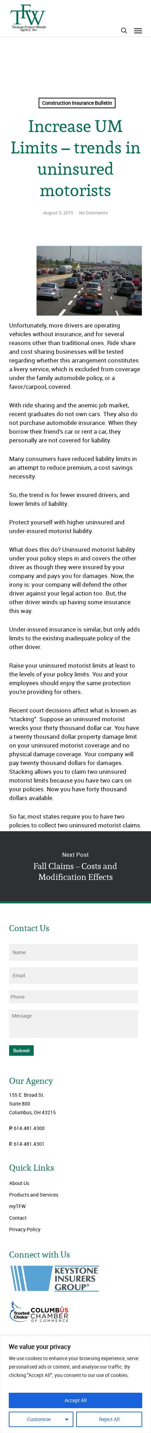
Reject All (109, 1419)
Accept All (76, 1400)
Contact (18, 1217)
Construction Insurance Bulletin (77, 102)
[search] (124, 30)
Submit (21, 1050)
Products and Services (33, 1194)
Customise (39, 1419)
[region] (75, 1384)
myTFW (17, 1206)
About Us (19, 1183)
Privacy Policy (24, 1229)
